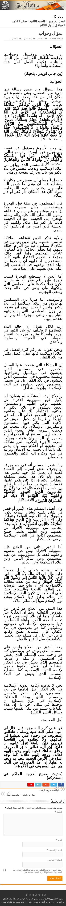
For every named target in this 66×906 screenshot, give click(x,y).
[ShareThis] (33, 895)
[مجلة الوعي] (33, 5)
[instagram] (30, 895)
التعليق (58, 812)
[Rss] (45, 895)
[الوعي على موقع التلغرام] (26, 895)
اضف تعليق (28, 38)
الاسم (59, 840)
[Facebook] (42, 895)
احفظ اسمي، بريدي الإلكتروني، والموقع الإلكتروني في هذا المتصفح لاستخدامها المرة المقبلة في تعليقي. (37, 871)
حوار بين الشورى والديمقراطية (21, 793)
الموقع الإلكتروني (55, 860)
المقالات (41, 38)
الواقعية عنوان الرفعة (49, 789)
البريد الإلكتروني (54, 850)
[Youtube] (36, 895)
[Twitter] (39, 895)
